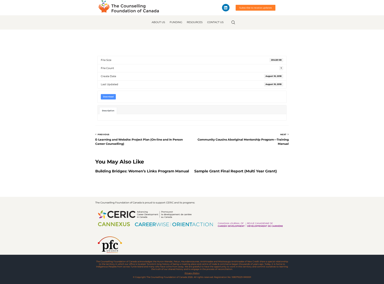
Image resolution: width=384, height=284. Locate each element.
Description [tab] (108, 110)
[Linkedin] (226, 7)
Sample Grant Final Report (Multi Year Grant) (235, 171)
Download (108, 96)
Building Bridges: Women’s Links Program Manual (142, 171)
